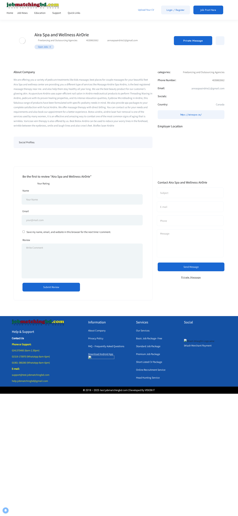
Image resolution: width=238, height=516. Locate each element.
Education (40, 12)
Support (57, 12)
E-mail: (16, 368)
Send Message (191, 266)
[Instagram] (201, 331)
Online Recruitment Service (150, 369)
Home (10, 12)
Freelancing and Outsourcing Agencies (57, 40)
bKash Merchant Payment (198, 345)
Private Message (193, 41)
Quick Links (74, 12)
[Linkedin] (209, 331)
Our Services (142, 330)
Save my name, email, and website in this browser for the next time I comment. (68, 232)
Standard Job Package (148, 346)
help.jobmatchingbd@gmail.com (30, 381)
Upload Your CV (145, 9)
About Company (97, 330)
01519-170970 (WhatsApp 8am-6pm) (31, 356)
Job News (22, 12)
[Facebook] (193, 331)
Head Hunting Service (148, 377)
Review (26, 240)
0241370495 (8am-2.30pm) (25, 350)
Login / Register (176, 10)
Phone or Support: (21, 344)
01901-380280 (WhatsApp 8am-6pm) (31, 362)
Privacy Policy (95, 338)
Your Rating (43, 183)
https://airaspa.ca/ (191, 115)
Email (25, 211)
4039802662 (92, 40)
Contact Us (18, 338)
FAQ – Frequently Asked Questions (106, 346)
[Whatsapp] (185, 331)
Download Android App (100, 354)
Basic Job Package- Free (149, 338)
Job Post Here (208, 10)
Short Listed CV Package (149, 362)
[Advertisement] (107, 454)
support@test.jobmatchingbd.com (30, 374)
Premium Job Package (148, 354)
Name (25, 190)
